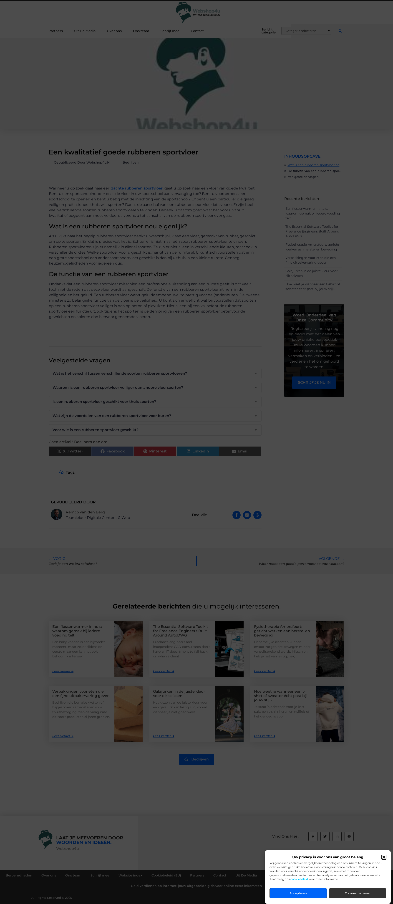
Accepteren (298, 893)
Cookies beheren (357, 893)
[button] (384, 857)
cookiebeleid (299, 879)
